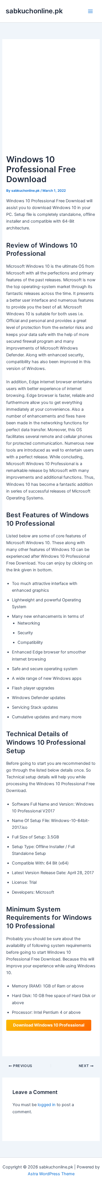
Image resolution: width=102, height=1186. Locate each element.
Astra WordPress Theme (51, 1173)
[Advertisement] (51, 99)
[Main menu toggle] (90, 11)
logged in (47, 1104)
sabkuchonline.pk (34, 11)
